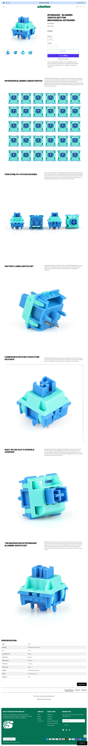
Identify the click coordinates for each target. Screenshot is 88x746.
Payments (49, 719)
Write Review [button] (81, 684)
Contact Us (40, 721)
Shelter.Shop (8, 742)
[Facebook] (3, 3)
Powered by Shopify (15, 742)
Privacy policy (50, 725)
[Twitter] (9, 3)
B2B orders (50, 714)
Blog (39, 714)
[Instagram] (6, 3)
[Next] (63, 3)
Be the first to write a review (44, 699)
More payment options (63, 58)
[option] (24, 29)
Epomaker (51, 23)
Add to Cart (63, 51)
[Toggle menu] (4, 6)
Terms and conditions (52, 723)
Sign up (66, 725)
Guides (39, 716)
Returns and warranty (52, 721)
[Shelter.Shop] (44, 6)
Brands (39, 719)
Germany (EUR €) (80, 2)
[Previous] (25, 3)
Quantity (49, 36)
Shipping (49, 716)
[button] (44, 699)
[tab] (69, 690)
